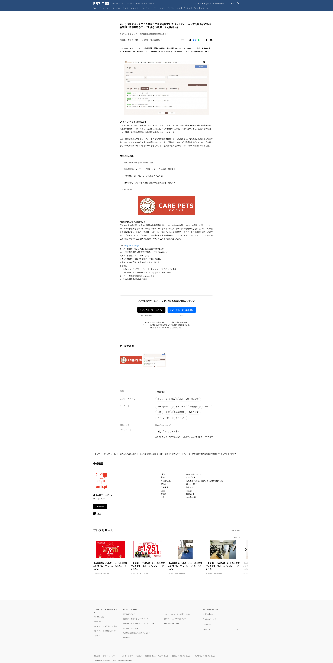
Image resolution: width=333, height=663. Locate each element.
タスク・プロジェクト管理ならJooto (177, 614)
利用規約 (139, 656)
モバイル (116, 8)
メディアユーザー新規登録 (181, 310)
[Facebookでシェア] (194, 40)
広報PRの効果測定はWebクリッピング (136, 633)
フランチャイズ (164, 407)
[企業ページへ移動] (101, 481)
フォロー (100, 506)
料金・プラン (98, 621)
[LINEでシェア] (199, 40)
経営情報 (161, 392)
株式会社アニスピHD (128, 454)
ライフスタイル (174, 8)
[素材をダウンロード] (206, 40)
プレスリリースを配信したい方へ (105, 631)
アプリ (125, 8)
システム (206, 407)
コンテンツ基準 (127, 656)
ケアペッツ (180, 418)
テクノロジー (104, 8)
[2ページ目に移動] (235, 537)
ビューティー (145, 8)
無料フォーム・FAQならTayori (175, 619)
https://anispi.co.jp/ (193, 474)
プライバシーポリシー (111, 656)
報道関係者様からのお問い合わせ (157, 656)
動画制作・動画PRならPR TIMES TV (135, 619)
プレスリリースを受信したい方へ (105, 626)
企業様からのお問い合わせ (181, 656)
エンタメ (134, 8)
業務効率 (194, 407)
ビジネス (186, 8)
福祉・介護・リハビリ (189, 399)
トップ (97, 454)
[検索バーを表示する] (238, 3)
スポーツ (204, 8)
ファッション (159, 8)
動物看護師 (179, 412)
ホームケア (180, 407)
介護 (159, 412)
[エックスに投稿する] (190, 40)
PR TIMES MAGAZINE (131, 628)
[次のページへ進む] (246, 550)
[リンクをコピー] (211, 40)
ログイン (230, 3)
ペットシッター (164, 418)
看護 (168, 412)
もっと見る (235, 530)
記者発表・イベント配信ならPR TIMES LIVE (138, 623)
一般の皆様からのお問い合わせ (204, 656)
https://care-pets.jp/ (132, 246)
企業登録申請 (218, 3)
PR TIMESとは (99, 617)
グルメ (195, 8)
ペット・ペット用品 (166, 399)
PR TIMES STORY (129, 614)
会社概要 (97, 656)
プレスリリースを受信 (202, 3)
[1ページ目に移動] (234, 537)
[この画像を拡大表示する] (131, 360)
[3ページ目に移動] (236, 537)
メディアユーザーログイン (151, 310)
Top (95, 8)
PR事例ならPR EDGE (171, 623)
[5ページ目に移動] (239, 537)
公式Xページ (207, 625)
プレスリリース (110, 454)
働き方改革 (193, 412)
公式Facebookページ (210, 614)
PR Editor (126, 637)
